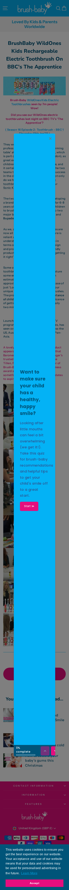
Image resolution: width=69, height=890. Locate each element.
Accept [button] (34, 883)
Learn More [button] (29, 873)
